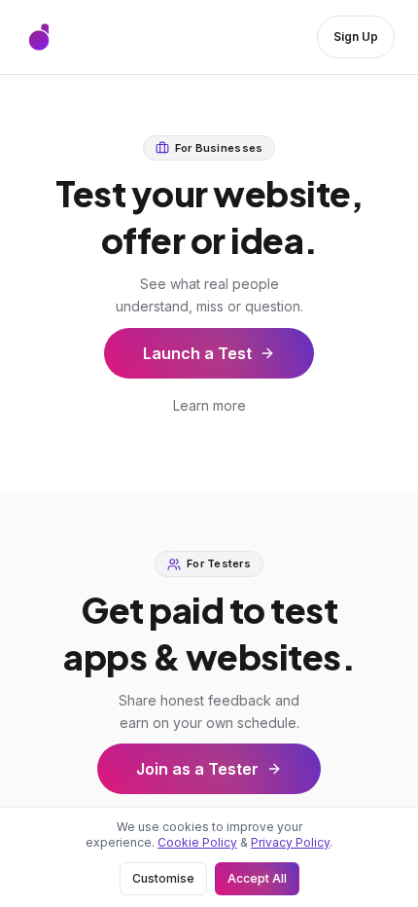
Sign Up (355, 36)
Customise (163, 878)
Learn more (209, 405)
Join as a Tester (197, 769)
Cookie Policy (197, 842)
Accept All (257, 878)
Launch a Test (197, 353)
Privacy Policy (290, 842)
